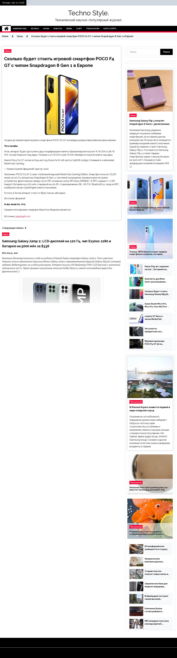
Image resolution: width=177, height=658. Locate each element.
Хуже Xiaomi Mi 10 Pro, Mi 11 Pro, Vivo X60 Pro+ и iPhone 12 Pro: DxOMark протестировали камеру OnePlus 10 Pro (157, 305)
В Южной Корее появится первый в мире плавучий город (149, 409)
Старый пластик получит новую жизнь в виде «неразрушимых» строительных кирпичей (156, 573)
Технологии (92, 29)
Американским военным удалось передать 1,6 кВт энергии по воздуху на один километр (156, 560)
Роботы (58, 29)
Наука (46, 29)
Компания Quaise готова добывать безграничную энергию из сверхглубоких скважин (157, 610)
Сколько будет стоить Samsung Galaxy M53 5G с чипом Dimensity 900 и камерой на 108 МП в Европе (157, 293)
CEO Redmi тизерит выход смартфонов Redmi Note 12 (149, 208)
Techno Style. (88, 13)
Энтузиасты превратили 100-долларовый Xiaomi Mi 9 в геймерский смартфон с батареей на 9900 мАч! (157, 330)
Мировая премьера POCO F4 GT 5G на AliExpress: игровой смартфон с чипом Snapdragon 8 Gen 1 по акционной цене (156, 343)
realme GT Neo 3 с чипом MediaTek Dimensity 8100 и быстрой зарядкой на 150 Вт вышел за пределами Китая (155, 318)
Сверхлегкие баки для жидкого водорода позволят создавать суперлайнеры (156, 585)
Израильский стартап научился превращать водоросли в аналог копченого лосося (146, 533)
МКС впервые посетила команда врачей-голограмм (157, 622)
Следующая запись (13, 228)
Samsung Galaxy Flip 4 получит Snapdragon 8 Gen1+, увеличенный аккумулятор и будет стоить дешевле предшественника (149, 122)
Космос (35, 29)
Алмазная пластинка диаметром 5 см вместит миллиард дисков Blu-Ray (148, 488)
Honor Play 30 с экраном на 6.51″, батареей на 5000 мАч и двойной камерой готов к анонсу (157, 268)
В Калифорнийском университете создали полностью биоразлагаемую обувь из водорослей (156, 548)
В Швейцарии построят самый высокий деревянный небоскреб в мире (157, 598)
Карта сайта (109, 29)
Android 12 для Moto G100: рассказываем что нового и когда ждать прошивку (155, 280)
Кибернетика (20, 29)
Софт (79, 29)
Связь (69, 29)
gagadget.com (23, 216)
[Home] (6, 28)
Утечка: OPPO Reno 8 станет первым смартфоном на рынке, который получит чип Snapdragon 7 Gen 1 (148, 253)
